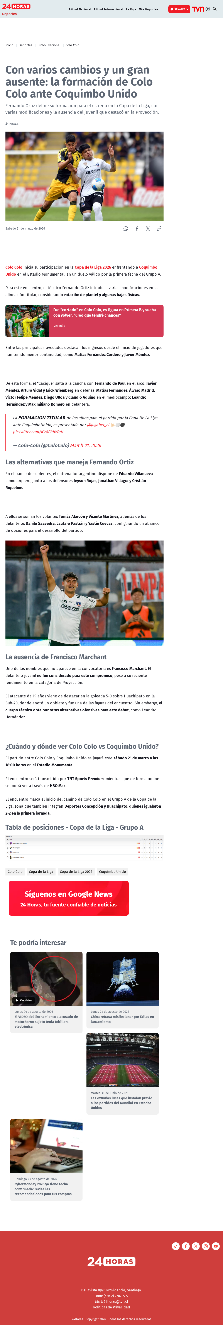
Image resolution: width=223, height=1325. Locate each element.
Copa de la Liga (41, 871)
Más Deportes (148, 9)
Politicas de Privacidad (111, 1307)
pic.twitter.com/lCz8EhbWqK (38, 431)
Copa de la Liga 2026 (76, 871)
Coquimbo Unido (112, 871)
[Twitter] (148, 228)
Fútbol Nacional (80, 9)
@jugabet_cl (98, 424)
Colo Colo (72, 45)
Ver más (59, 326)
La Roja (131, 9)
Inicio (9, 45)
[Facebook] (136, 228)
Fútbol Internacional (108, 9)
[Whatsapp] (125, 228)
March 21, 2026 (85, 445)
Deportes (25, 45)
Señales (180, 9)
